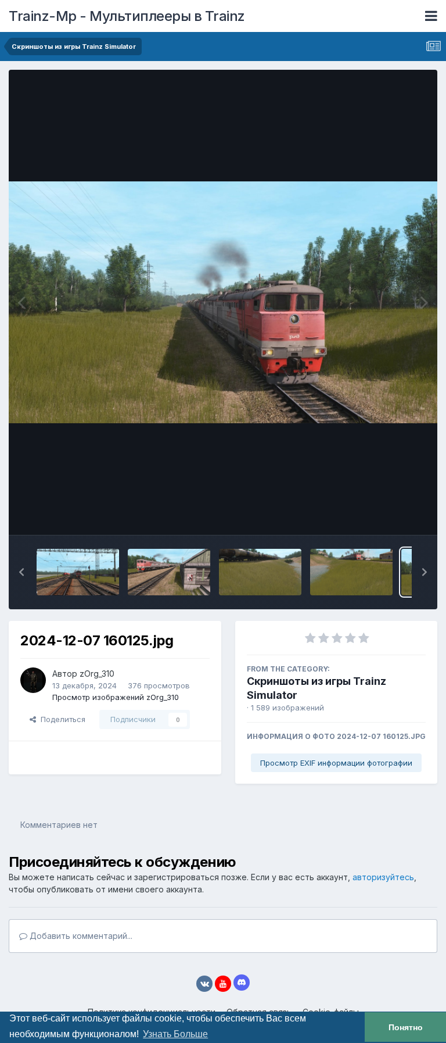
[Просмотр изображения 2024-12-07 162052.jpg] (169, 572)
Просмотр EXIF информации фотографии (336, 762)
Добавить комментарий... (79, 936)
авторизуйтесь (383, 877)
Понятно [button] (406, 1027)
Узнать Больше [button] (175, 1034)
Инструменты (386, 514)
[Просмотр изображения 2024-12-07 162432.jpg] (78, 572)
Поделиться (60, 719)
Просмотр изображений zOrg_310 (115, 697)
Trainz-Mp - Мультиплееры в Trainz (127, 16)
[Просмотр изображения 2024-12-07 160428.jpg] (260, 572)
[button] (21, 572)
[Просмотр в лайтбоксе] (223, 302)
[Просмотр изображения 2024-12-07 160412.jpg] (351, 572)
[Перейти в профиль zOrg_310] (33, 680)
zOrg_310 (97, 673)
